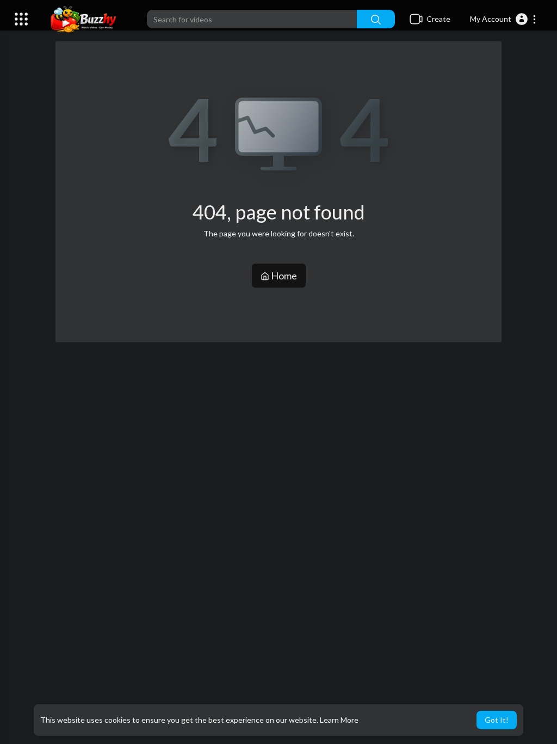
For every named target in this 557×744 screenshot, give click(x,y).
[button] (503, 19)
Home (283, 276)
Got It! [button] (497, 719)
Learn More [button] (339, 719)
